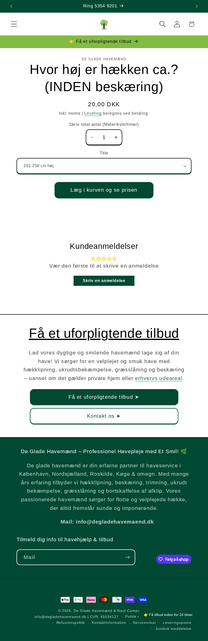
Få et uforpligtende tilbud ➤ (103, 397)
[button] (14, 24)
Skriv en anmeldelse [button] (104, 280)
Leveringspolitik (177, 622)
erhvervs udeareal (158, 378)
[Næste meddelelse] (196, 6)
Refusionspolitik (70, 622)
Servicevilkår (144, 622)
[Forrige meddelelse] (11, 6)
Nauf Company (130, 611)
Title (104, 153)
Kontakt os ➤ (104, 416)
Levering (93, 113)
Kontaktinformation (109, 622)
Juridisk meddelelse (173, 629)
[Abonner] (127, 557)
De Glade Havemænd (93, 611)
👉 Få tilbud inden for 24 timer (168, 615)
